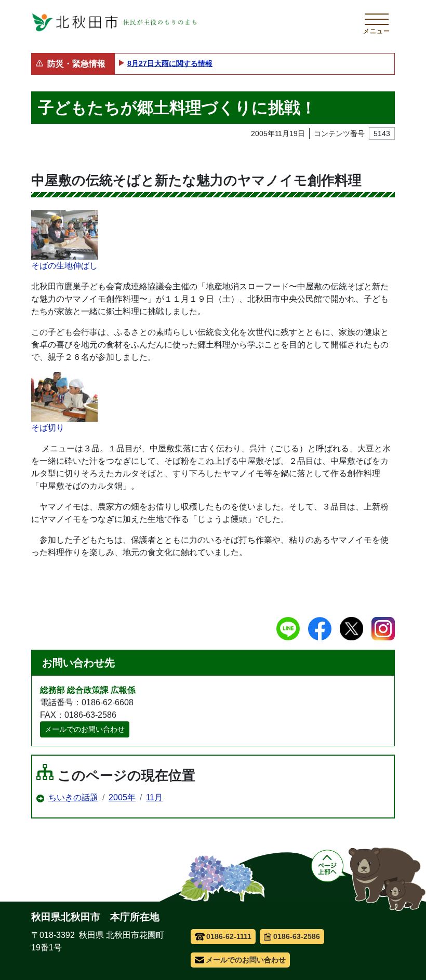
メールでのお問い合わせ (85, 729)
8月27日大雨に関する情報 (169, 63)
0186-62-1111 (228, 936)
